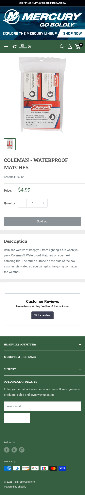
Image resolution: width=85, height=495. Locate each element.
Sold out (42, 221)
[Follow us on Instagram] (22, 450)
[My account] (70, 46)
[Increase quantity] (43, 203)
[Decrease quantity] (22, 203)
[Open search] (62, 46)
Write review (42, 315)
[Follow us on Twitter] (14, 450)
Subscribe (17, 418)
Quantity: (10, 203)
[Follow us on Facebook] (6, 450)
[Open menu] (6, 46)
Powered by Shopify (15, 486)
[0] (77, 46)
